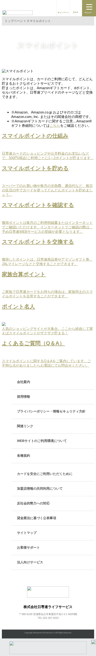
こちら (55, 126)
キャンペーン (63, 12)
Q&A (76, 12)
